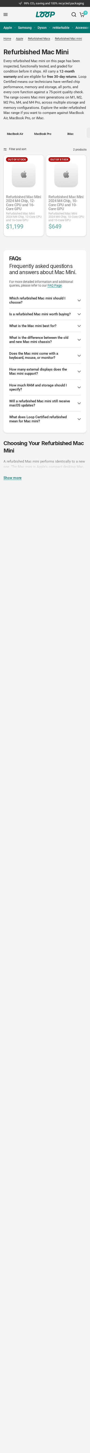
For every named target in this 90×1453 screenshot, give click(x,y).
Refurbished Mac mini (68, 38)
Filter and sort (17, 149)
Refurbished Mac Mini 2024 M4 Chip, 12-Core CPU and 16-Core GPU (24, 208)
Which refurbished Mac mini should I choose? (37, 300)
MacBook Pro (19, 118)
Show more (12, 478)
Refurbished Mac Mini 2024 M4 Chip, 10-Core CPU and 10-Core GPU (66, 208)
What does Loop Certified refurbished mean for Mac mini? (38, 419)
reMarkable (61, 27)
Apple (7, 27)
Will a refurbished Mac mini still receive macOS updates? (39, 403)
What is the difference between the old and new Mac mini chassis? (38, 340)
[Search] (74, 14)
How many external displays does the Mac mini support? (38, 371)
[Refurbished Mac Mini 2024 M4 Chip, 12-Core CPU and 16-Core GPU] (24, 175)
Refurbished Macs (39, 38)
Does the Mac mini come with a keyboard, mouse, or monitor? (33, 355)
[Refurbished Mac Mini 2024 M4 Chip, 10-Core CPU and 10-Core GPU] (66, 175)
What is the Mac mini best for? (32, 326)
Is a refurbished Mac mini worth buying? (40, 314)
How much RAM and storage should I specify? (38, 387)
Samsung (25, 27)
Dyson (42, 27)
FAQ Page (55, 285)
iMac (40, 118)
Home (7, 38)
